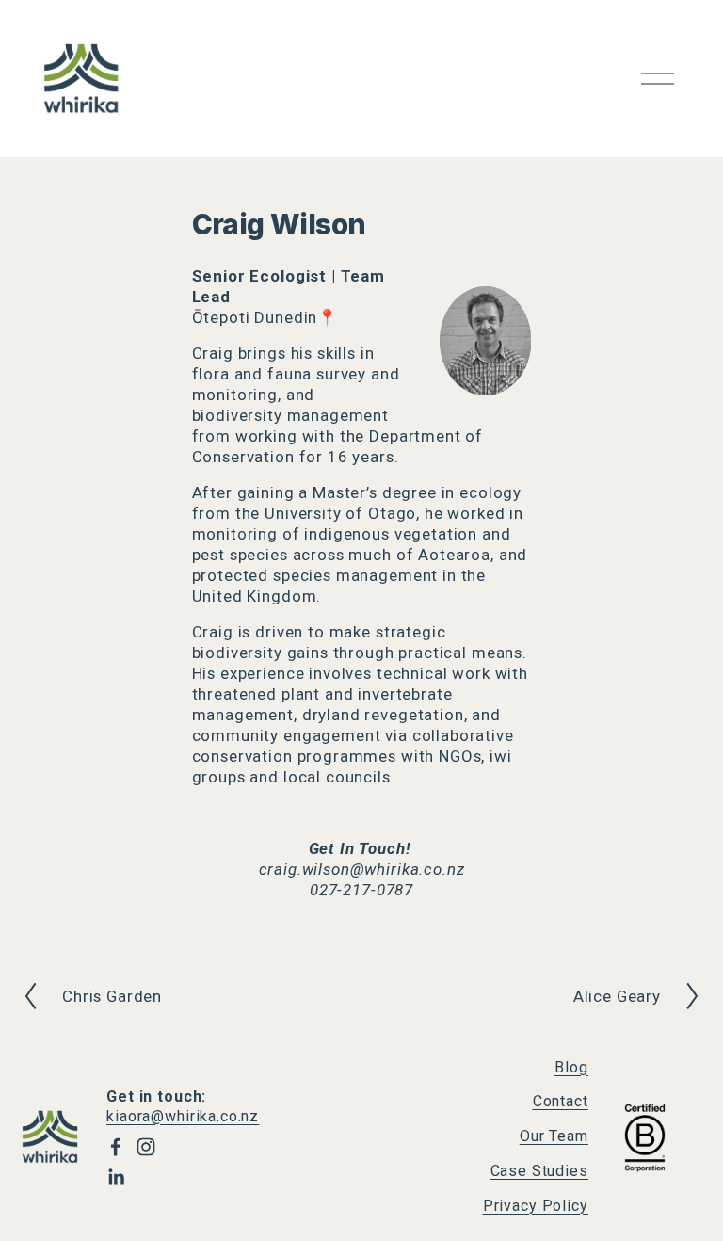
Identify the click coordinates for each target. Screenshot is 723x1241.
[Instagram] (146, 1146)
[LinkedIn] (115, 1177)
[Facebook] (115, 1146)
